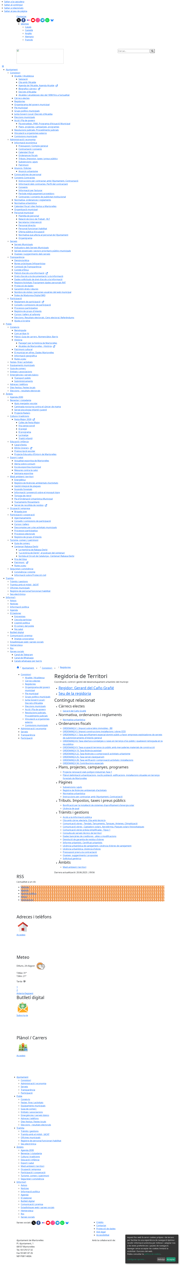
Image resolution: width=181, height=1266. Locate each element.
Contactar (22, 16)
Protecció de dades (106, 1228)
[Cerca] (152, 51)
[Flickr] (28, 19)
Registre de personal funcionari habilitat (41, 1140)
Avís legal (101, 1231)
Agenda (24, 890)
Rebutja (161, 1259)
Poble (19, 1096)
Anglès (28, 33)
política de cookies (152, 1254)
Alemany (29, 36)
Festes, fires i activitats (32, 1102)
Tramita (20, 1127)
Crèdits (99, 1222)
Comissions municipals (36, 725)
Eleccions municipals (35, 706)
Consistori (47, 668)
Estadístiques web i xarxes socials (37, 1207)
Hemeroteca (27, 1210)
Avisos (24, 896)
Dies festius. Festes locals (33, 1121)
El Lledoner (26, 1197)
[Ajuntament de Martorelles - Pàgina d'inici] (40, 56)
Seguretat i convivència (32, 1178)
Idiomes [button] (25, 23)
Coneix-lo (25, 1099)
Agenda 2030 (27, 1150)
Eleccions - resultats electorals (36, 1124)
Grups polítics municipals (37, 696)
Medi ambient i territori (32, 1166)
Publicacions (27, 899)
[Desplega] (36, 668)
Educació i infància (30, 1159)
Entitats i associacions (32, 1112)
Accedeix (21, 934)
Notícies (25, 887)
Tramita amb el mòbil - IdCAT (35, 1134)
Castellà (29, 30)
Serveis (24, 731)
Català (28, 27)
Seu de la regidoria (75, 693)
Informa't (21, 1182)
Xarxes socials (28, 1217)
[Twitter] (19, 19)
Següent (29, 993)
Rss (22, 1213)
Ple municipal (31, 693)
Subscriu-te (22, 1015)
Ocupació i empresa (31, 1169)
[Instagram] (38, 19)
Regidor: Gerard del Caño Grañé (86, 687)
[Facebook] (23, 19)
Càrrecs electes (32, 680)
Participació (27, 738)
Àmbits (20, 1147)
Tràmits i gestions (30, 1131)
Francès (29, 39)
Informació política (30, 1191)
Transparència (28, 734)
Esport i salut (27, 1162)
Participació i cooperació (33, 1172)
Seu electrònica (28, 1143)
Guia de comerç (29, 1108)
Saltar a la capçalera (14, 1)
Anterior (21, 993)
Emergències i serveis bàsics (35, 1115)
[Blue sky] (52, 19)
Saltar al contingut (13, 4)
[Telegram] (42, 19)
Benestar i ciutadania (31, 1153)
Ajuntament (28, 668)
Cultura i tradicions (30, 1156)
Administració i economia (33, 728)
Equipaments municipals (33, 1105)
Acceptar (171, 1259)
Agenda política (28, 893)
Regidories (65, 667)
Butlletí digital (28, 1201)
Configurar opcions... (136, 1259)
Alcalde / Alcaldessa (35, 677)
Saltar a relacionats (13, 7)
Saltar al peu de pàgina (15, 11)
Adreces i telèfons (30, 1118)
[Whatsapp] (47, 19)
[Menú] (3, 66)
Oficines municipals (30, 1137)
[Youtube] (33, 19)
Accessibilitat (102, 1235)
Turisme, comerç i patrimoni (35, 1175)
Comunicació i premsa (32, 1204)
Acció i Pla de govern (35, 709)
